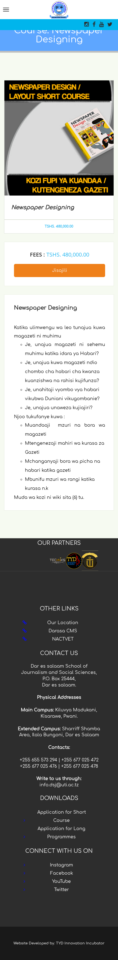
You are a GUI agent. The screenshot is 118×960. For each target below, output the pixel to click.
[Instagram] (86, 24)
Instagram (61, 865)
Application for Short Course (61, 816)
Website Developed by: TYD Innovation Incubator (59, 943)
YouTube (61, 881)
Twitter (61, 889)
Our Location (62, 622)
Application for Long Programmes (61, 832)
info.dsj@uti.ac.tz (59, 784)
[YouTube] (101, 24)
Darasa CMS (63, 631)
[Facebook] (94, 24)
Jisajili (59, 270)
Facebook (61, 873)
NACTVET (63, 639)
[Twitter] (110, 24)
